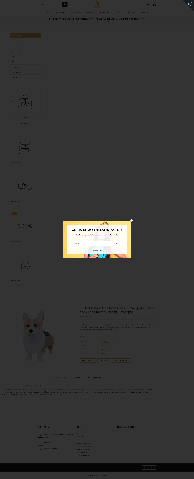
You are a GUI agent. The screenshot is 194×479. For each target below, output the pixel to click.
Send (118, 243)
